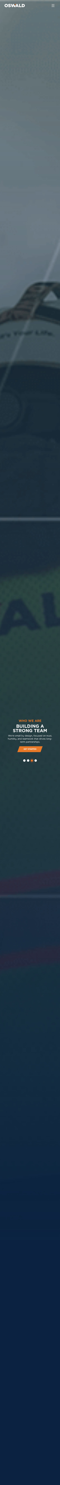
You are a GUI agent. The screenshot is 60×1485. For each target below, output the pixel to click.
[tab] (24, 760)
